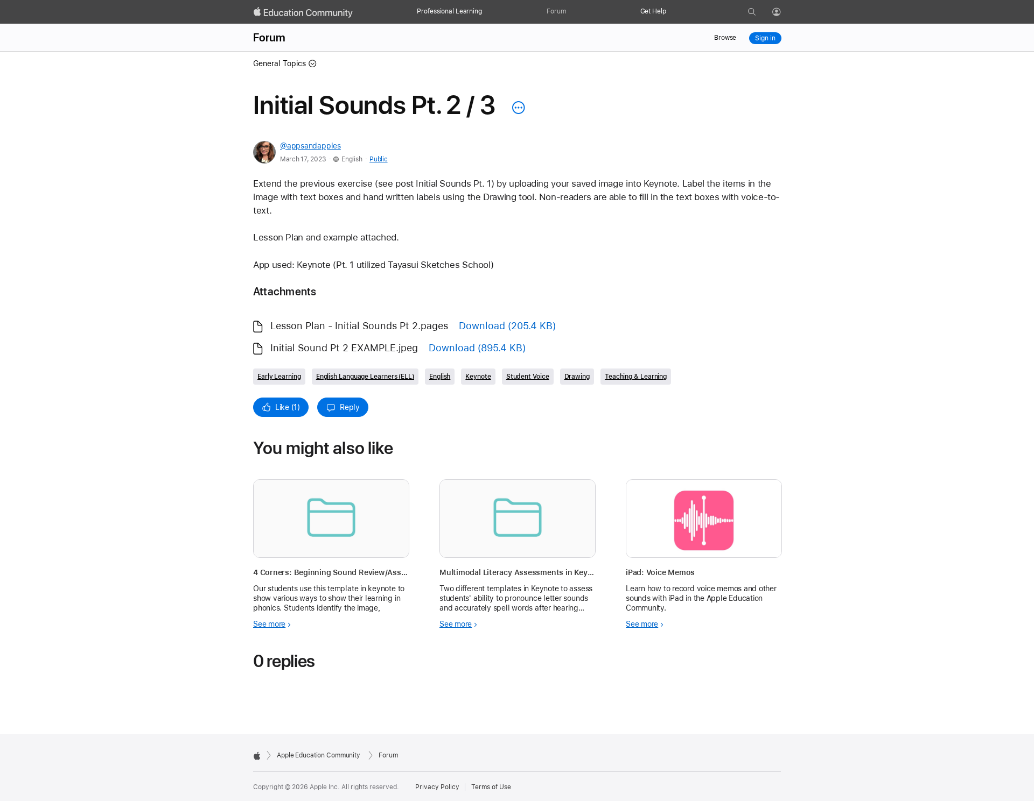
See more (269, 624)
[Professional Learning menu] (487, 11)
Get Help (653, 11)
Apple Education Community (318, 755)
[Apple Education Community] (303, 12)
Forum (556, 11)
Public (378, 159)
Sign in (765, 38)
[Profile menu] (784, 12)
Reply (350, 407)
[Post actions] (516, 107)
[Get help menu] (671, 11)
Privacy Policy (437, 787)
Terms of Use (491, 787)
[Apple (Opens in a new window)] (257, 756)
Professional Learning (449, 11)
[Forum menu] (571, 11)
